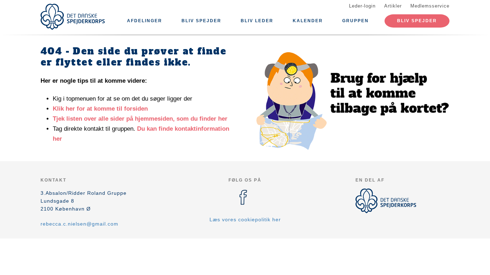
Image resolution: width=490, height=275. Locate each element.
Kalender (308, 20)
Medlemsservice (429, 6)
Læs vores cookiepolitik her (245, 219)
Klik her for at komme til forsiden (100, 108)
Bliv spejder (201, 20)
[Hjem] (73, 17)
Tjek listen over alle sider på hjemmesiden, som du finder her (140, 118)
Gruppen (355, 20)
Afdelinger (144, 20)
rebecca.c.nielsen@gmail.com (79, 224)
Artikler (393, 6)
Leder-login (362, 6)
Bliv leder (257, 20)
